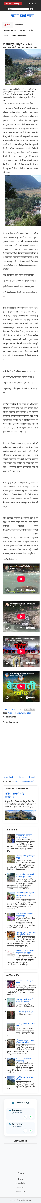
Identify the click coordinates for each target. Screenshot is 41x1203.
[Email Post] (20, 709)
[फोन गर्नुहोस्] (25, 1117)
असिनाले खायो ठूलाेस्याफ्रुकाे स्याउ (25, 857)
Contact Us (20, 1191)
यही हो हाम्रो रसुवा (22, 16)
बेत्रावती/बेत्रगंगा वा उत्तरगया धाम (25, 1025)
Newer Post (8, 777)
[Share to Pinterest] (34, 709)
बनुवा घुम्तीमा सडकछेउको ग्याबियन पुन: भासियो (25, 875)
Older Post (33, 777)
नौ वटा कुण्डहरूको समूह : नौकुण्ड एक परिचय (25, 1041)
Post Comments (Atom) (24, 781)
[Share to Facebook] (31, 709)
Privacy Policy (20, 1183)
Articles (11, 713)
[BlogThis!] (27, 709)
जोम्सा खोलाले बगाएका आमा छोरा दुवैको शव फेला (26, 933)
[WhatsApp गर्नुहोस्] (31, 1117)
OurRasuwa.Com (19, 36)
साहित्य (31, 30)
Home (8, 25)
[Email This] (25, 709)
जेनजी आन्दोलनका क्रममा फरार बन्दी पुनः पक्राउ (25, 952)
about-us (20, 1187)
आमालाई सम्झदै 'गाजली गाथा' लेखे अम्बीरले (24, 1000)
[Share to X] (29, 709)
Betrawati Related (23, 713)
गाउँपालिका (19, 25)
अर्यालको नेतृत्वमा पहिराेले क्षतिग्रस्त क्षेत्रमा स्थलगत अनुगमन (25, 895)
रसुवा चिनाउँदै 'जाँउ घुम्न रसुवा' (24, 982)
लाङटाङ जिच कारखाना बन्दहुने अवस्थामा (24, 836)
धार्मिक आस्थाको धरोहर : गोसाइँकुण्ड (24, 1060)
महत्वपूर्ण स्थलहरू (10, 30)
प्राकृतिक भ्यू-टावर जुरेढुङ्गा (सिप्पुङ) (25, 1078)
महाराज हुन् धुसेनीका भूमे (24, 1012)
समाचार (22, 30)
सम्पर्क (6, 36)
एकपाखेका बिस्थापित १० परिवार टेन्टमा (24, 915)
